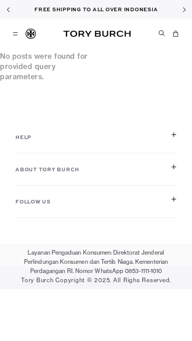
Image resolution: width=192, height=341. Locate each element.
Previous (8, 9)
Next (184, 9)
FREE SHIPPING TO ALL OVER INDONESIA (96, 9)
